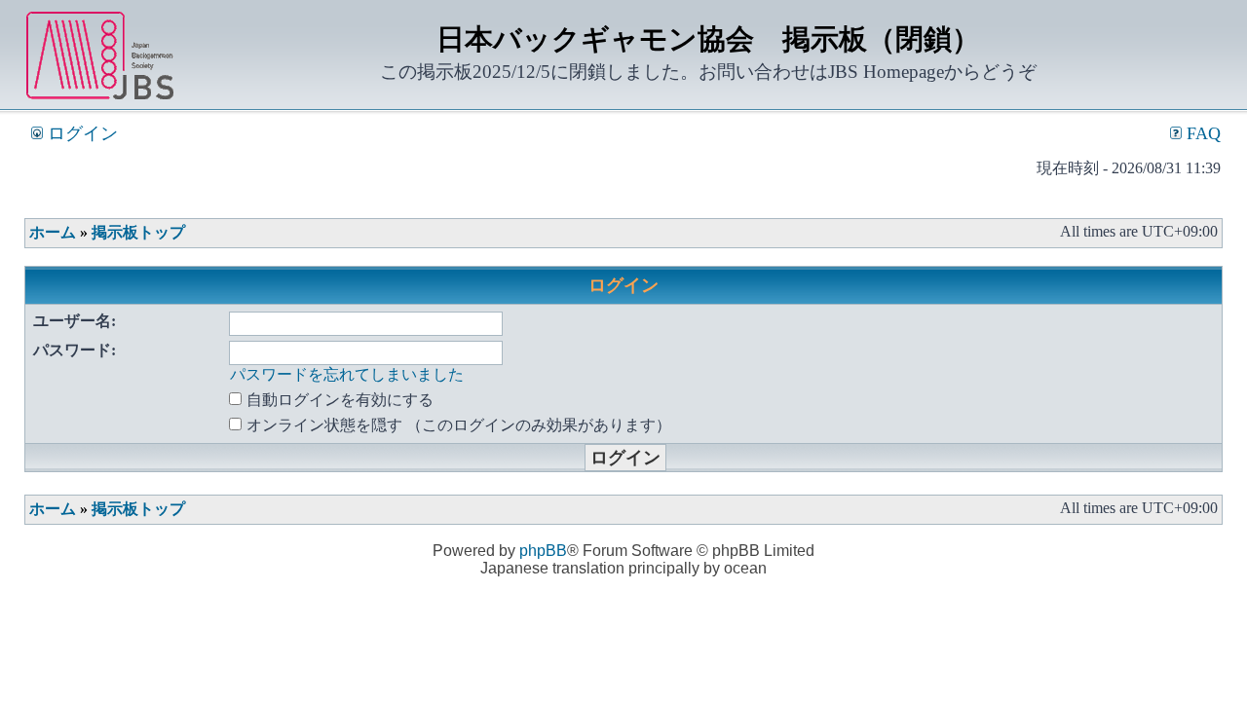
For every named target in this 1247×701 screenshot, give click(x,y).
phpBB (543, 550)
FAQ (1201, 133)
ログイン (80, 133)
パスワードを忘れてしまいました (347, 374)
